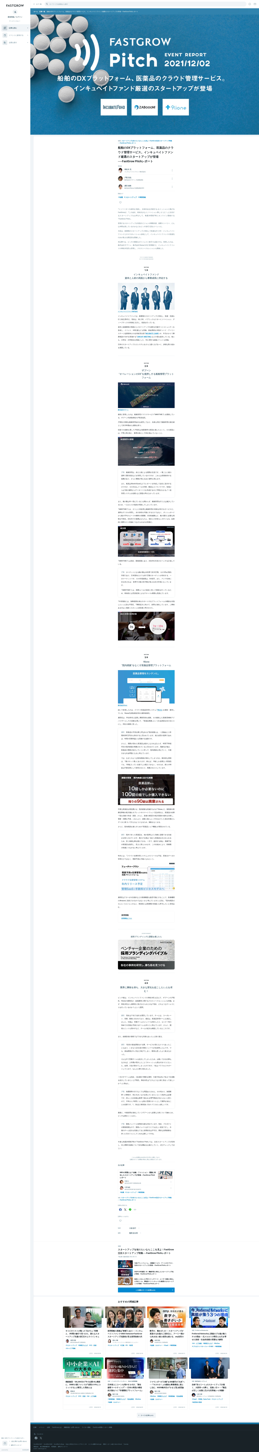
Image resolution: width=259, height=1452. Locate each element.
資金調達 (131, 1399)
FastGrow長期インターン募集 (102, 1427)
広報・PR (124, 1345)
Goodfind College (59, 1444)
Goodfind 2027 (38, 1444)
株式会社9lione (122, 705)
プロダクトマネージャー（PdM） (203, 1346)
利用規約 (53, 1446)
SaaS (166, 1345)
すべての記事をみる (147, 1415)
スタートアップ (131, 197)
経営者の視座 (197, 1402)
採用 (131, 1345)
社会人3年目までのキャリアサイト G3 (76, 1444)
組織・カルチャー (156, 1345)
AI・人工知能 (197, 1343)
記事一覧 (42, 11)
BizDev (217, 1343)
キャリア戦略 (71, 1348)
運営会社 (36, 1446)
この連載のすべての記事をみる (145, 1290)
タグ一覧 (39, 4)
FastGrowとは (57, 1427)
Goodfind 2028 (48, 1444)
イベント (42, 1427)
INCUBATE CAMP (152, 333)
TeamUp (126, 1444)
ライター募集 (86, 1427)
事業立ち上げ (83, 1345)
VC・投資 (93, 1345)
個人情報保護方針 (45, 1446)
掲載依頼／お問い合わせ (72, 1427)
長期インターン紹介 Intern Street (112, 1444)
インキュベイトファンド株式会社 (128, 311)
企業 (48, 1427)
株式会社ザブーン (123, 410)
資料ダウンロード (63, 1446)
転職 (121, 197)
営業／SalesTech (204, 1399)
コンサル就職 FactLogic (94, 1444)
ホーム (36, 11)
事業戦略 (142, 197)
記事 (35, 1427)
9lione (159, 710)
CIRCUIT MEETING (144, 336)
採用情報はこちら (126, 918)
